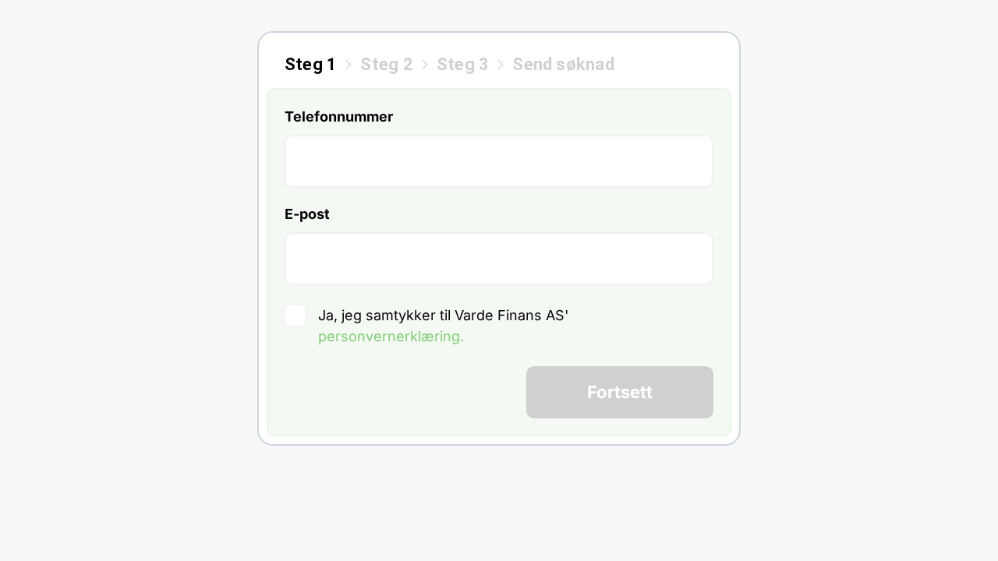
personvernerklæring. (391, 336)
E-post (307, 214)
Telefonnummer (339, 116)
